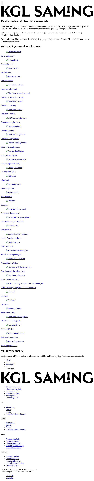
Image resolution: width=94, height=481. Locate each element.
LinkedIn (9, 476)
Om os (8, 410)
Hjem (8, 360)
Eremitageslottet (12, 391)
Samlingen (10, 364)
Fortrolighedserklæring (15, 446)
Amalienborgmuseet (13, 387)
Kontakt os (10, 407)
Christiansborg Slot (13, 389)
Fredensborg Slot (12, 393)
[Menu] (2, 3)
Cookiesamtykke (12, 441)
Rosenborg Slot (12, 398)
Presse (8, 412)
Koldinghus (10, 396)
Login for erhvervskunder (16, 414)
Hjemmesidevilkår (13, 443)
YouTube (9, 478)
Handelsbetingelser (13, 448)
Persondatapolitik (12, 439)
